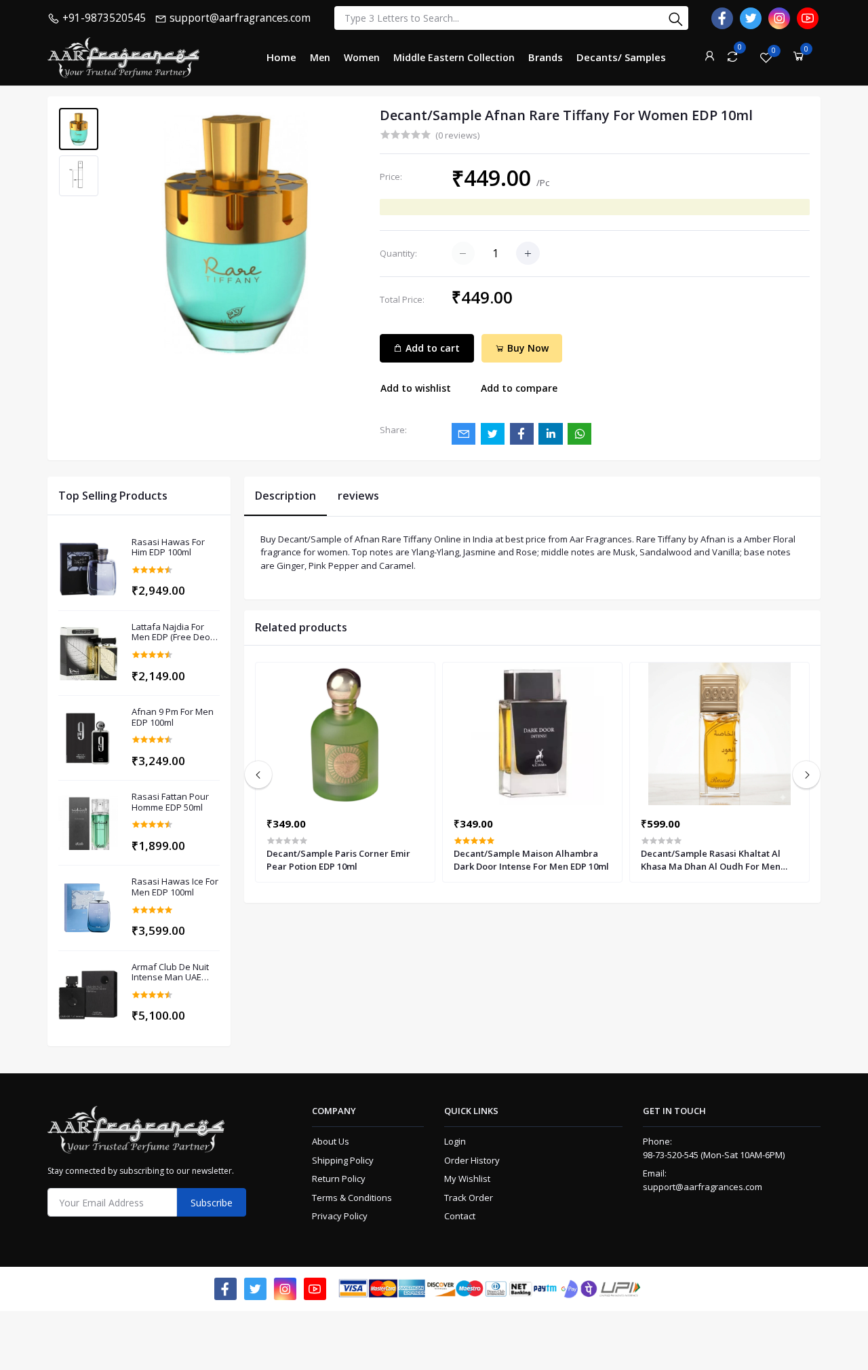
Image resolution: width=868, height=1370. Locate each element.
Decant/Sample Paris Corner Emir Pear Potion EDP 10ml (338, 859)
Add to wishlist (415, 388)
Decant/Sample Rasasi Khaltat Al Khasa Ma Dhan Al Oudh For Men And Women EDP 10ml (711, 859)
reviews (358, 495)
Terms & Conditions (352, 1197)
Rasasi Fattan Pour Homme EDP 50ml (170, 802)
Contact (459, 1216)
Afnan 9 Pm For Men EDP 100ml (173, 717)
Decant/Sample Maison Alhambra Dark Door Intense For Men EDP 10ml (531, 859)
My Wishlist (467, 1178)
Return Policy (339, 1178)
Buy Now (527, 347)
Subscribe (212, 1202)
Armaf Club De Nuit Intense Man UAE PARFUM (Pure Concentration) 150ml (175, 972)
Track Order (468, 1197)
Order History (472, 1160)
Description (285, 495)
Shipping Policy (343, 1160)
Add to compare (519, 388)
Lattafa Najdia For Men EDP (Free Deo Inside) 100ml (171, 632)
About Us (330, 1141)
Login (455, 1141)
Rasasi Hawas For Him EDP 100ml (168, 547)
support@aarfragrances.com (702, 1187)
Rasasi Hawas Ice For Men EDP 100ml (175, 886)
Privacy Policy (340, 1216)
